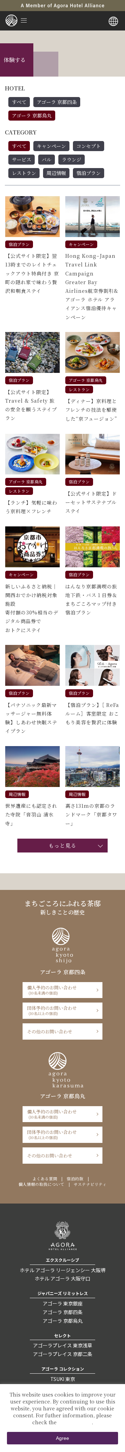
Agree (62, 1438)
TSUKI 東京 (62, 1378)
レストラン (24, 172)
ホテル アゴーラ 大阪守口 (62, 1278)
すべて (19, 101)
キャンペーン (51, 145)
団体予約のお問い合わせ (52, 1010)
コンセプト (88, 145)
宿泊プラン (88, 172)
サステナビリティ (90, 1184)
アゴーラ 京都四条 (57, 101)
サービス (21, 159)
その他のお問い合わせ (49, 1031)
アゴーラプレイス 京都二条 (62, 1353)
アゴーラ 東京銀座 (63, 1303)
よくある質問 (44, 1178)
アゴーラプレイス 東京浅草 (62, 1345)
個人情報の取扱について (41, 1184)
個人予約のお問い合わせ (52, 990)
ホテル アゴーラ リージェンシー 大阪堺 (63, 1270)
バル (46, 159)
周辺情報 (56, 172)
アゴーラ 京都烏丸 (32, 115)
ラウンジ (71, 159)
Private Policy (75, 1422)
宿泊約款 (75, 1178)
